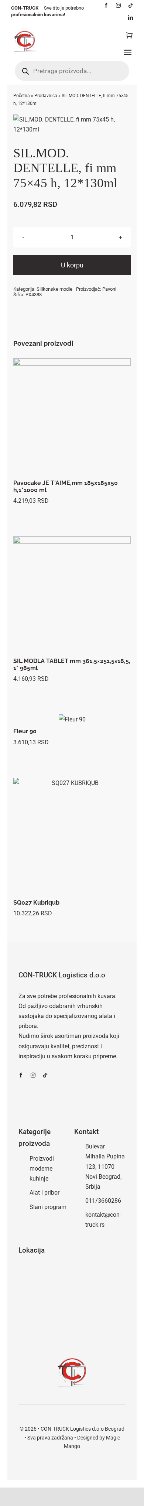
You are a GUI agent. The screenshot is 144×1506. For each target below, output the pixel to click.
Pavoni (109, 289)
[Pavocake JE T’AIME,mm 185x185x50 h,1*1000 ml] (72, 417)
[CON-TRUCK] (24, 29)
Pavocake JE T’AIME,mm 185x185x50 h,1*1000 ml (65, 486)
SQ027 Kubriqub (36, 902)
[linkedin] (130, 17)
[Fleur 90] (72, 719)
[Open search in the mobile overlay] (72, 71)
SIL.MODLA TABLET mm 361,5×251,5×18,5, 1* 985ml (71, 665)
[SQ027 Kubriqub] (72, 837)
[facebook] (106, 5)
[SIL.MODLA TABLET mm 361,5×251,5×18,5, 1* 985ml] (72, 595)
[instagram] (118, 5)
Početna (21, 95)
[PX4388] (72, 124)
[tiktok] (130, 5)
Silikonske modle (54, 289)
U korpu (72, 265)
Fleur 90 (25, 731)
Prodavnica (45, 95)
